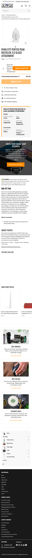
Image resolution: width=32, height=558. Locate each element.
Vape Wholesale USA (7, 536)
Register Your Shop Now (22, 1)
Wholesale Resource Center (9, 534)
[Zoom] (25, 42)
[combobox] (16, 11)
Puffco (11, 287)
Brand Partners (5, 502)
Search (3, 527)
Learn (2, 494)
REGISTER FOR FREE (15, 165)
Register (3, 525)
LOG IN (16, 170)
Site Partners (4, 516)
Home (3, 15)
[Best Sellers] (16, 369)
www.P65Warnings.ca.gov (18, 184)
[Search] (29, 11)
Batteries (3, 482)
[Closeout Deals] (16, 401)
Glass (2, 489)
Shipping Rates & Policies (8, 507)
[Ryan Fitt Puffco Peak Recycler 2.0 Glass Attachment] (10, 268)
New (2, 475)
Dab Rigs (3, 484)
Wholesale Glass (11, 15)
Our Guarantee (5, 532)
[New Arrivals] (16, 337)
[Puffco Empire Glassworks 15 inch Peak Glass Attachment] (10, 303)
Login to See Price (21, 68)
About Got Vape (5, 500)
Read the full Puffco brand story (11, 247)
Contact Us (4, 530)
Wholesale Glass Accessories (10, 17)
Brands (3, 477)
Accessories (4, 491)
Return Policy (4, 509)
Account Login (5, 523)
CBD (2, 487)
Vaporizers (4, 480)
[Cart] (26, 5)
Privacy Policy (5, 512)
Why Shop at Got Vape (7, 505)
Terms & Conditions (6, 514)
